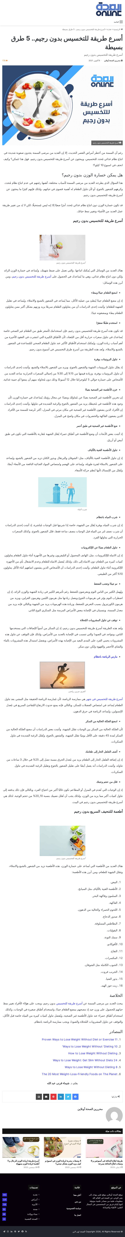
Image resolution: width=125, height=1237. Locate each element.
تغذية (109, 29)
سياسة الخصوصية (73, 1208)
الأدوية (35, 1204)
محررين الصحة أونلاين (112, 60)
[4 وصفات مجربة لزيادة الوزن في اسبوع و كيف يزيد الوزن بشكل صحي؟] (62, 1147)
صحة (35, 1209)
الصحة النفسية (31, 1219)
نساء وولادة (32, 1214)
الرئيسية (117, 29)
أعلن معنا (77, 1195)
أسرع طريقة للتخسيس (69, 1003)
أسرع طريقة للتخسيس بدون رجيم (31, 276)
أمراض (34, 1199)
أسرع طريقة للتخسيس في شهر (104, 699)
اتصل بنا (77, 1215)
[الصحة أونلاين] (108, 9)
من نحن (78, 1201)
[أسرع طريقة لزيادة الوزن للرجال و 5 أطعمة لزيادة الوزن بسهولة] (20, 1147)
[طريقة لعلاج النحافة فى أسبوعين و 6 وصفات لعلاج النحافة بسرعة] (104, 1147)
